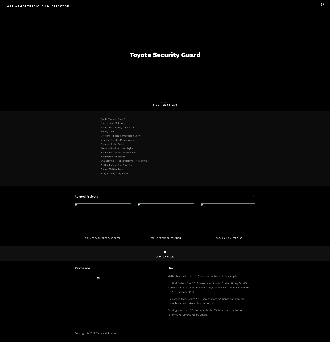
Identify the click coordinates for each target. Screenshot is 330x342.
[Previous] (249, 197)
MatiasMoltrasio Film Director (38, 6)
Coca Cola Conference (229, 238)
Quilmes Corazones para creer (103, 238)
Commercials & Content (165, 105)
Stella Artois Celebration (166, 238)
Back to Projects (165, 257)
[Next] (253, 197)
